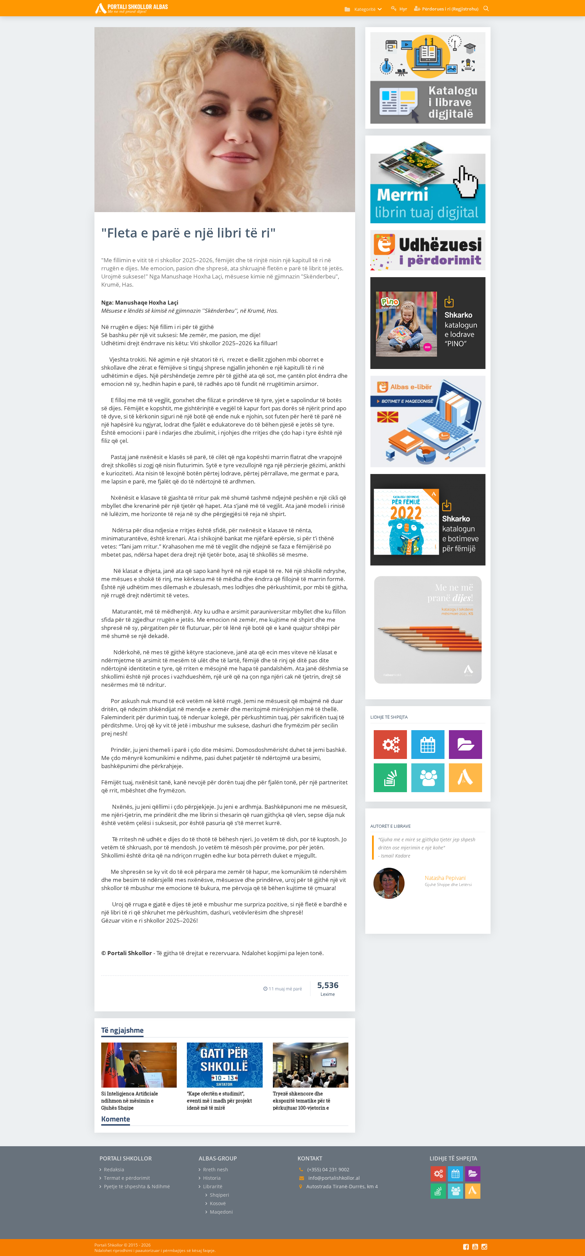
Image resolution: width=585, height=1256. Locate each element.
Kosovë (217, 1203)
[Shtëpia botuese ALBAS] (465, 778)
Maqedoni (221, 1212)
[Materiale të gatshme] (390, 744)
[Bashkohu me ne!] (428, 778)
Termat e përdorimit (126, 1178)
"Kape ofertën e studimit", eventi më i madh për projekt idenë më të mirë (219, 1100)
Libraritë (212, 1186)
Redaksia (113, 1169)
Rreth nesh (215, 1169)
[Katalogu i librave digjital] (465, 744)
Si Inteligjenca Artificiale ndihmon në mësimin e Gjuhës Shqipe (129, 1100)
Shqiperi (219, 1195)
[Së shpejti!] (428, 744)
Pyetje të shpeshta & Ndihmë (136, 1186)
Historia (211, 1178)
